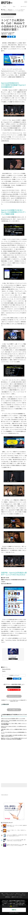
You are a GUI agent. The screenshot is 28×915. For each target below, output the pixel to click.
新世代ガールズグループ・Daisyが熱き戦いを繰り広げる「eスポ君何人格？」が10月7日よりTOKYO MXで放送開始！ (14, 739)
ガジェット (10, 9)
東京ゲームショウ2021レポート (8, 14)
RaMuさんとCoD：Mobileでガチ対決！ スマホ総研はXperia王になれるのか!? (13, 727)
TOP (2, 893)
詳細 (11, 906)
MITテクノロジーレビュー (17, 896)
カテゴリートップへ (14, 696)
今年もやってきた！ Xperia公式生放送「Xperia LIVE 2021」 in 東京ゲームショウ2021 (13, 721)
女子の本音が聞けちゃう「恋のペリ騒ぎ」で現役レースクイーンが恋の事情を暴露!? (14, 724)
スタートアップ (14, 6)
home (4, 9)
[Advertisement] (14, 752)
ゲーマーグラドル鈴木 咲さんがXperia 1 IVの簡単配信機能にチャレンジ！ (14, 733)
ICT (15, 894)
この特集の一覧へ (14, 709)
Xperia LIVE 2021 (6, 669)
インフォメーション (22, 894)
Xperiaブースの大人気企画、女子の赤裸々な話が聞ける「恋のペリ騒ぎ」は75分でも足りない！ (14, 736)
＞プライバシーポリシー (14, 912)
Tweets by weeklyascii (4, 794)
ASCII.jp (8, 896)
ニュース (12, 893)
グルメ (4, 6)
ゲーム (23, 893)
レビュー (6, 893)
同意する (14, 909)
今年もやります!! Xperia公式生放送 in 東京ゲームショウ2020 (13, 718)
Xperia (3, 671)
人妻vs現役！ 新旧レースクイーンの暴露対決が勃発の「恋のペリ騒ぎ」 (14, 730)
